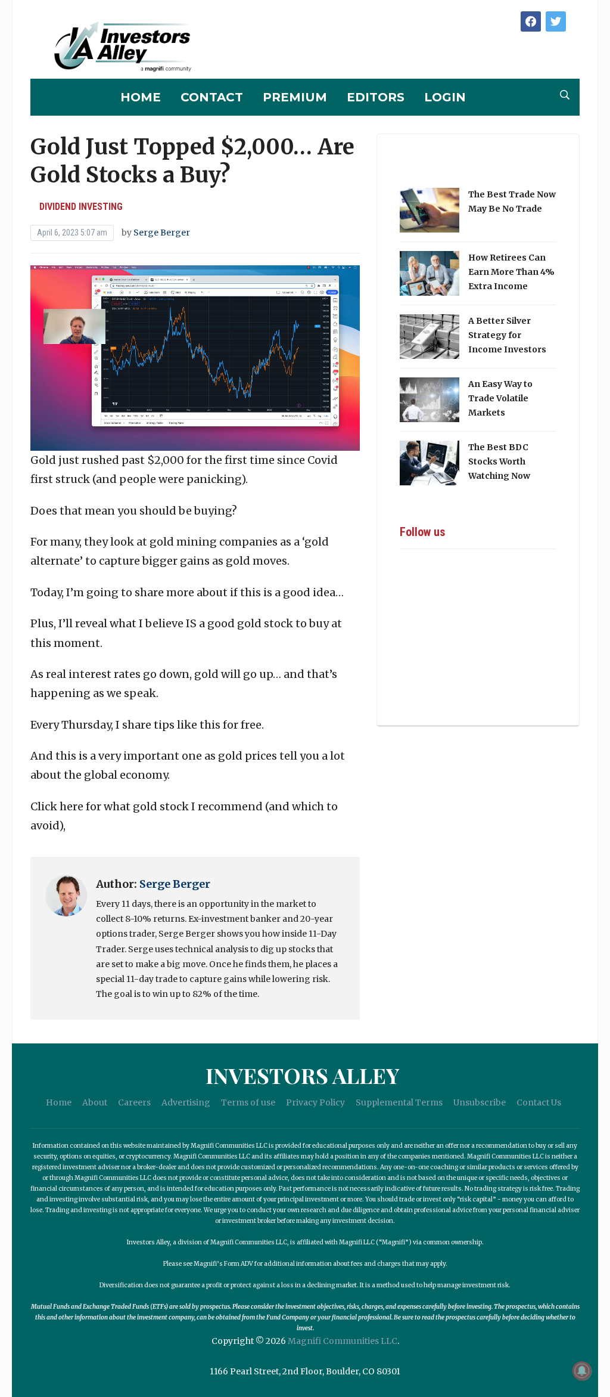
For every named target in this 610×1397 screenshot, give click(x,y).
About (94, 1102)
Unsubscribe (479, 1102)
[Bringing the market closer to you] (113, 47)
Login (445, 97)
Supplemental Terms (399, 1102)
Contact (211, 97)
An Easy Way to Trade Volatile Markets (500, 398)
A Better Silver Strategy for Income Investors (507, 335)
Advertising (185, 1102)
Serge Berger (161, 232)
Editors (375, 97)
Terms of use (248, 1102)
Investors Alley (302, 1075)
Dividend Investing (81, 206)
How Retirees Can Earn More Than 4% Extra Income (511, 272)
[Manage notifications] (582, 1370)
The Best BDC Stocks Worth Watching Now (499, 461)
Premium (295, 97)
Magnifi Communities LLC (342, 1341)
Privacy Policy (315, 1102)
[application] (195, 358)
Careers (134, 1102)
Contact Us (538, 1102)
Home (140, 97)
